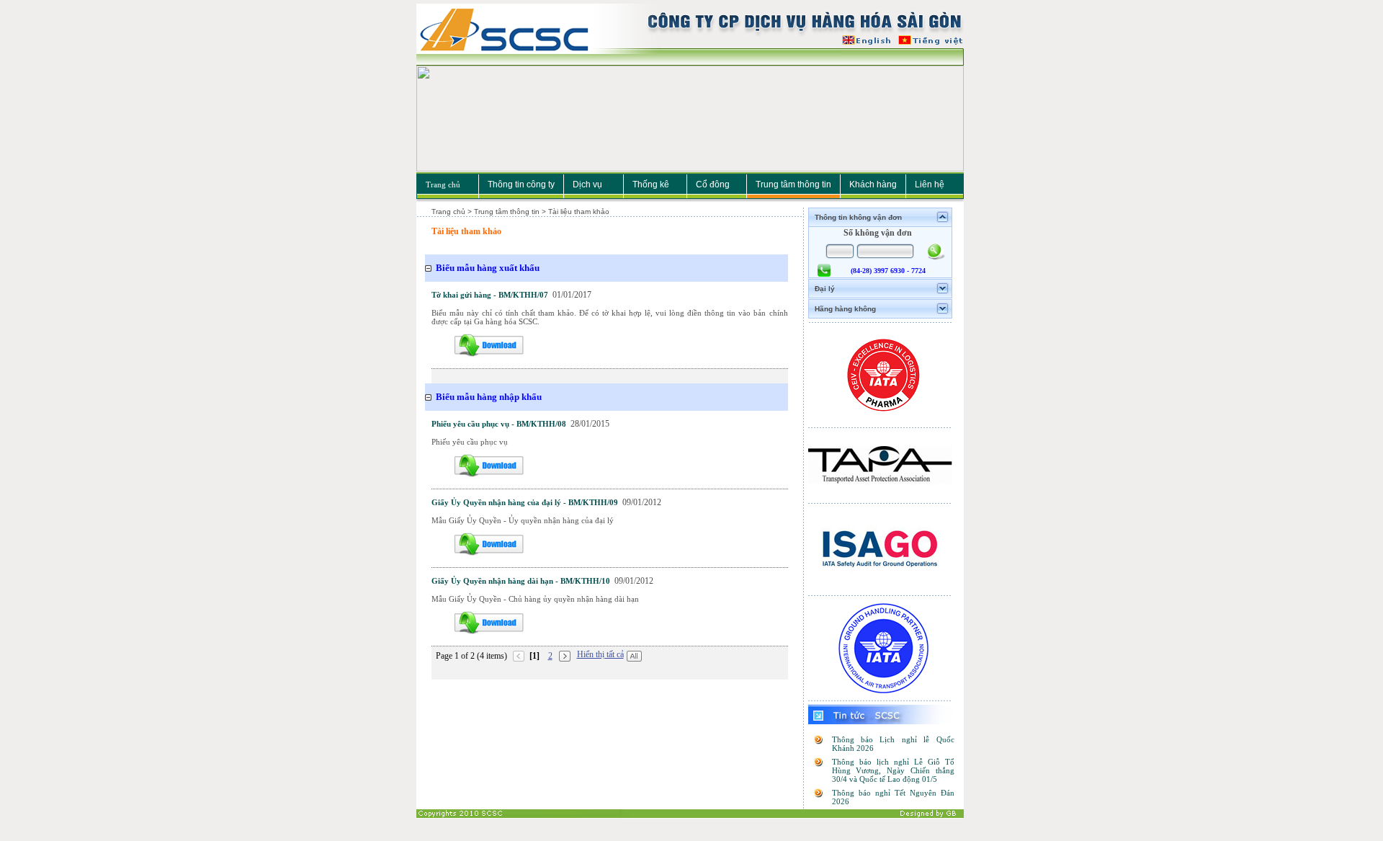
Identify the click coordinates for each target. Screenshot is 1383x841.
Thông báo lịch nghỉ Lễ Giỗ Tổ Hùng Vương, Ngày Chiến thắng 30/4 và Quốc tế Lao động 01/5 (893, 770)
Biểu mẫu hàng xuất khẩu (488, 267)
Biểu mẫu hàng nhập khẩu (489, 396)
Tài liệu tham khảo (466, 231)
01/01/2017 (571, 295)
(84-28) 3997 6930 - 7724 (888, 271)
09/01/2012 (641, 502)
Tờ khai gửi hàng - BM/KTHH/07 (489, 294)
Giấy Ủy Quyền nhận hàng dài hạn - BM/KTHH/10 (520, 581)
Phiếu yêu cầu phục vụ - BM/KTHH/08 (498, 423)
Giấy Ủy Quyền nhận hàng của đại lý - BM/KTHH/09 (524, 502)
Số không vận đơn (877, 233)
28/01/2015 (589, 424)
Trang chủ (443, 184)
